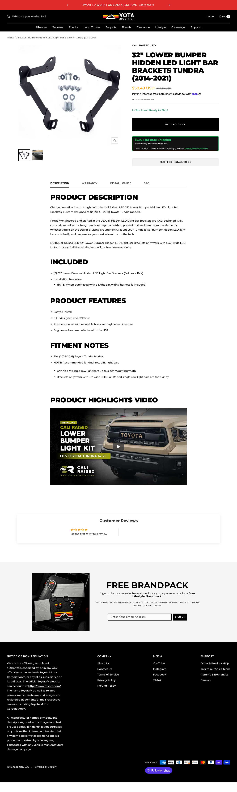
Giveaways (178, 27)
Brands (126, 27)
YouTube (159, 663)
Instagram (160, 669)
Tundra (73, 27)
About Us (103, 663)
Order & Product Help (215, 663)
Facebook (159, 674)
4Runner (41, 27)
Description (59, 183)
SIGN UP (180, 617)
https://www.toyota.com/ (44, 686)
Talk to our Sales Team (215, 669)
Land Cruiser (92, 27)
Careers (206, 680)
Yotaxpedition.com (41, 735)
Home (10, 37)
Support (196, 27)
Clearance (143, 27)
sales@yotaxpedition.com (196, 148)
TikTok (157, 680)
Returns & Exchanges (214, 674)
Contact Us (104, 669)
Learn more (146, 4)
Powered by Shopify (45, 766)
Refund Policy (106, 685)
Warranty (90, 183)
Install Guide (120, 183)
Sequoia (111, 27)
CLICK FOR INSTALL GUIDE (175, 162)
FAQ (147, 183)
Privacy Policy (106, 680)
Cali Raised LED (144, 45)
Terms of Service (108, 674)
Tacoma (58, 27)
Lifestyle (160, 27)
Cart (224, 16)
